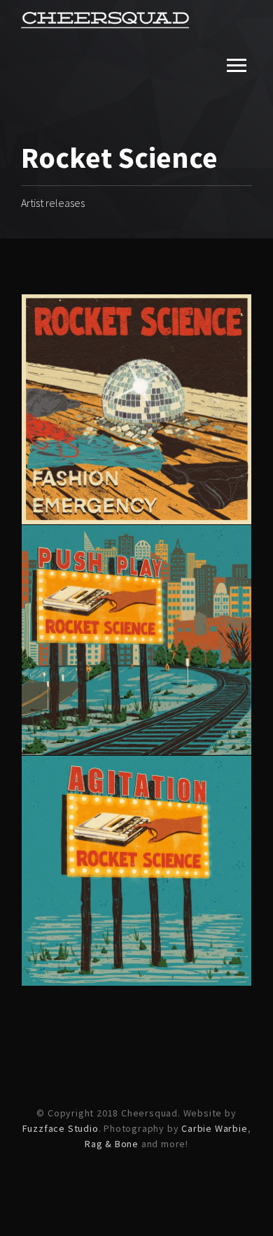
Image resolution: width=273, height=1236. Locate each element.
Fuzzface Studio (60, 1128)
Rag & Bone (112, 1143)
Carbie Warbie (214, 1128)
